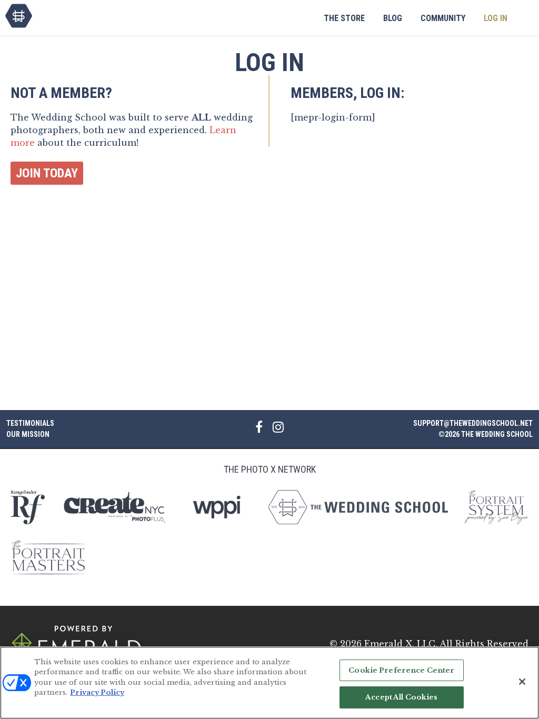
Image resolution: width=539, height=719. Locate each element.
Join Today (47, 173)
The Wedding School (18, 16)
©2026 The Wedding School (485, 434)
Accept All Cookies (401, 697)
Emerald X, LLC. (400, 643)
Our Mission (27, 434)
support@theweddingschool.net (473, 423)
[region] (269, 682)
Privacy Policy (97, 692)
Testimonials (30, 423)
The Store (344, 18)
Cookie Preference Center (401, 670)
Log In (495, 18)
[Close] (522, 681)
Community (443, 18)
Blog (392, 18)
